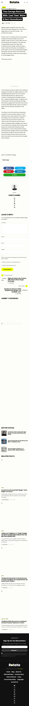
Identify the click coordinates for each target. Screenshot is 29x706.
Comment (3, 222)
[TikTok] (14, 701)
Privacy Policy (19, 674)
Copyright (20, 679)
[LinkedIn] (14, 698)
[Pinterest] (14, 692)
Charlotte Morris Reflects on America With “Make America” (16, 449)
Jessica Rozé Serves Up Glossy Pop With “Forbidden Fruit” (18, 441)
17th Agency (20, 668)
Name (2, 236)
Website (3, 249)
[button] (2, 2)
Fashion (3, 618)
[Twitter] (14, 688)
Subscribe (14, 650)
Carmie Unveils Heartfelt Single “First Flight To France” (14, 490)
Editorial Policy (8, 674)
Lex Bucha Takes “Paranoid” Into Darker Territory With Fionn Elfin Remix (17, 433)
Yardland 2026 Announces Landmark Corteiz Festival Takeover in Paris (14, 622)
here (14, 155)
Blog (13, 672)
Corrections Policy (10, 679)
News (4, 7)
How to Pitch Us (11, 677)
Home (8, 672)
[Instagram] (14, 690)
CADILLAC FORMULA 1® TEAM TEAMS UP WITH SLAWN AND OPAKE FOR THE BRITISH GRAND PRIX (14, 535)
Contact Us (14, 682)
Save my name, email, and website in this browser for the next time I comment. (14, 258)
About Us (18, 672)
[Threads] (14, 703)
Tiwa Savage (5, 160)
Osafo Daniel (14, 195)
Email (2, 243)
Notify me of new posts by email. (9, 265)
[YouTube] (14, 694)
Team (19, 677)
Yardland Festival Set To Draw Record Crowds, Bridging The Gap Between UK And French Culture (14, 579)
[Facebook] (14, 685)
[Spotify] (14, 696)
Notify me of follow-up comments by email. (11, 262)
